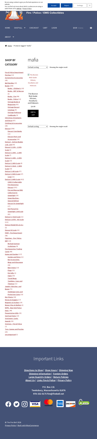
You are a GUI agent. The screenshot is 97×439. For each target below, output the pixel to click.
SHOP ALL (18, 28)
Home (10, 46)
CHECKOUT (34, 28)
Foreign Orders (60, 373)
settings (19, 9)
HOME (7, 28)
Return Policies (60, 376)
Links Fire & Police (46, 380)
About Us (30, 380)
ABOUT (8, 37)
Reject (66, 5)
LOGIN (54, 28)
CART (45, 28)
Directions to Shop (33, 370)
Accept (53, 5)
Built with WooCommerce (28, 425)
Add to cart (33, 113)
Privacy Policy (64, 380)
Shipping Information (40, 373)
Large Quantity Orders (40, 376)
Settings (80, 5)
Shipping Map (66, 370)
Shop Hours (51, 370)
